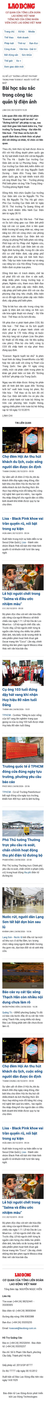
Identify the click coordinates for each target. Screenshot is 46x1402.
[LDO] (23, 440)
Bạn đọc (33, 43)
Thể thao (9, 37)
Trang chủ (9, 31)
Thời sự (22, 43)
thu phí (27, 872)
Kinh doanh (23, 37)
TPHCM (6, 715)
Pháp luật (9, 43)
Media (31, 31)
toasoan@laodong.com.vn (22, 1328)
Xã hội (21, 31)
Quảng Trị (7, 1012)
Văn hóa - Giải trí (27, 49)
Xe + (18, 60)
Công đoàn (10, 49)
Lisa (24, 542)
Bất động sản (11, 54)
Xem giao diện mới (13, 66)
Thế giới (8, 60)
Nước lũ (18, 937)
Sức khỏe (27, 54)
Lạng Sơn (7, 937)
